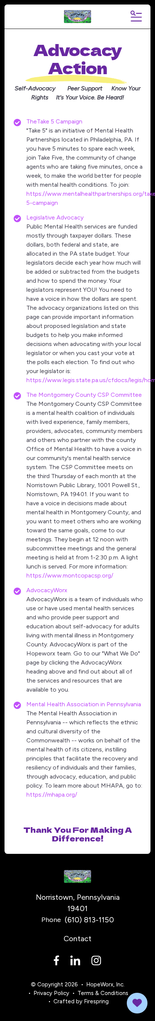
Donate (137, 1003)
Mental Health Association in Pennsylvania (83, 704)
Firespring (96, 1001)
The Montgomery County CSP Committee (84, 394)
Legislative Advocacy (55, 217)
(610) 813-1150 (89, 919)
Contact (77, 938)
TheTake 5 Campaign (54, 121)
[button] (136, 17)
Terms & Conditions (103, 993)
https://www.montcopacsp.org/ (69, 575)
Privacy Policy (51, 993)
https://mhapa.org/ (51, 794)
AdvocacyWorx (46, 590)
